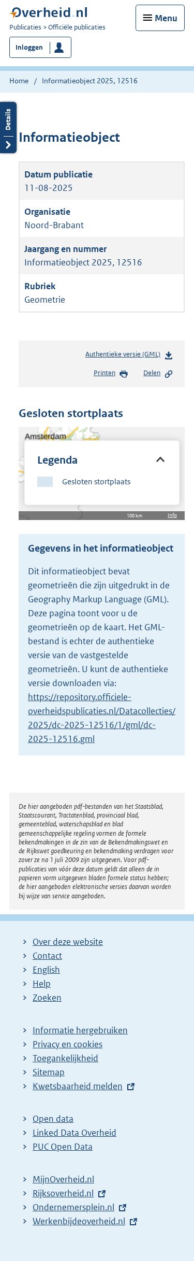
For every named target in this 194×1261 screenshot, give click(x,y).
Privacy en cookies (67, 1044)
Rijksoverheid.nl (63, 1193)
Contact (47, 955)
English (46, 969)
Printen (104, 372)
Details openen (8, 127)
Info (172, 515)
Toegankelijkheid (65, 1058)
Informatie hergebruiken (80, 1030)
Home (18, 80)
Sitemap (49, 1072)
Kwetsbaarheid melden (78, 1086)
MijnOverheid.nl (63, 1179)
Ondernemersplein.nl (73, 1207)
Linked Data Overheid (74, 1132)
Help (42, 983)
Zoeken (47, 997)
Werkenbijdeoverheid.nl (79, 1221)
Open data (53, 1118)
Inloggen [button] (29, 47)
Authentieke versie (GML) (125, 357)
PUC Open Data (63, 1146)
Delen (151, 372)
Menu (166, 18)
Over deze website (68, 941)
